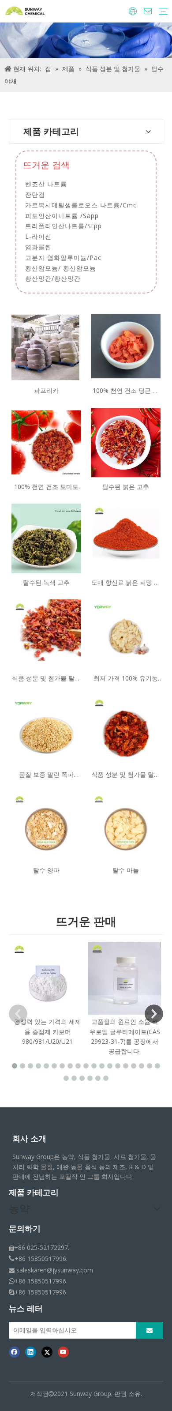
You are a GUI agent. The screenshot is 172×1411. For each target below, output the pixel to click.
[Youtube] (63, 1351)
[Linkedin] (30, 1351)
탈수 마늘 (125, 870)
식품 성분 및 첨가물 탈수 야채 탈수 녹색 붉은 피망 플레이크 (46, 678)
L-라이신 (38, 236)
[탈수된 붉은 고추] (126, 441)
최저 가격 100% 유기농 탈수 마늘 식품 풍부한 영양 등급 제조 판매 (125, 678)
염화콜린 (38, 247)
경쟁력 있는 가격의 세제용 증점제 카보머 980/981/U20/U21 (47, 1031)
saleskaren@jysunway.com (54, 1270)
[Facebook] (14, 1351)
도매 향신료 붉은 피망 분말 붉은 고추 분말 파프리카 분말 (125, 582)
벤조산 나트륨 (46, 184)
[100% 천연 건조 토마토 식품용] (46, 441)
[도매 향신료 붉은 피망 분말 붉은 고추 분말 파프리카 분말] (126, 538)
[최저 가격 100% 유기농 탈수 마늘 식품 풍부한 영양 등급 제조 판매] (126, 633)
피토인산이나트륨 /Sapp (62, 215)
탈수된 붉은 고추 (125, 486)
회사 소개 (29, 1139)
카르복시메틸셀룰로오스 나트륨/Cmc (81, 205)
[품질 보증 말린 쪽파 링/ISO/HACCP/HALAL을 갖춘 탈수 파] (46, 730)
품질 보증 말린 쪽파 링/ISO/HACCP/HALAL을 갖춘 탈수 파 (46, 774)
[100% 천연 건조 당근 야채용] (126, 346)
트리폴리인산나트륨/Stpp (63, 226)
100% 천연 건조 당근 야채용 (126, 390)
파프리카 (46, 390)
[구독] (149, 1330)
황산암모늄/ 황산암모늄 (60, 268)
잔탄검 (35, 194)
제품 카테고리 (34, 1192)
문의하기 (25, 1229)
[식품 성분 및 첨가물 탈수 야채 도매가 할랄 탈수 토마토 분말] (126, 730)
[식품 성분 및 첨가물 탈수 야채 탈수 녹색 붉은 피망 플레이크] (46, 633)
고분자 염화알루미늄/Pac (63, 257)
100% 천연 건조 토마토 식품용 (46, 487)
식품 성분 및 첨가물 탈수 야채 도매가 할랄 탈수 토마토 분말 (125, 774)
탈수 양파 (46, 870)
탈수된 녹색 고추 (46, 582)
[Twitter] (46, 1351)
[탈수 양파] (46, 825)
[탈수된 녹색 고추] (46, 538)
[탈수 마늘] (126, 825)
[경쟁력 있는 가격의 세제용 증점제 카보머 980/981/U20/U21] (47, 978)
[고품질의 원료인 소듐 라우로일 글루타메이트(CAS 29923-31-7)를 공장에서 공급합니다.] (124, 978)
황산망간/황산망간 (53, 278)
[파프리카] (46, 346)
